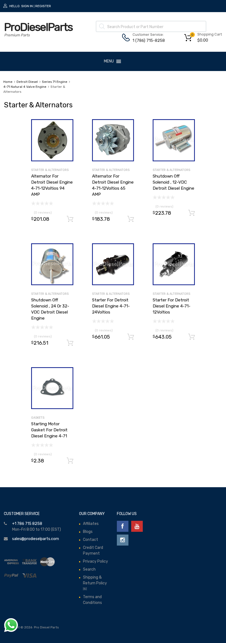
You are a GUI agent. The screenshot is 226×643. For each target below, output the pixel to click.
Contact (90, 539)
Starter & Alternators (50, 170)
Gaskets (37, 417)
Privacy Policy (95, 561)
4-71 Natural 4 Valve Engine (24, 87)
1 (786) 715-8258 (146, 40)
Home (7, 82)
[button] (109, 61)
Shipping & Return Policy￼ (95, 583)
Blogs (88, 531)
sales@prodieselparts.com (35, 538)
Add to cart (70, 219)
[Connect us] (122, 526)
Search (89, 569)
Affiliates (91, 523)
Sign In (27, 6)
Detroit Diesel (27, 82)
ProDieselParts (38, 27)
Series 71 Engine (54, 82)
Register (43, 6)
